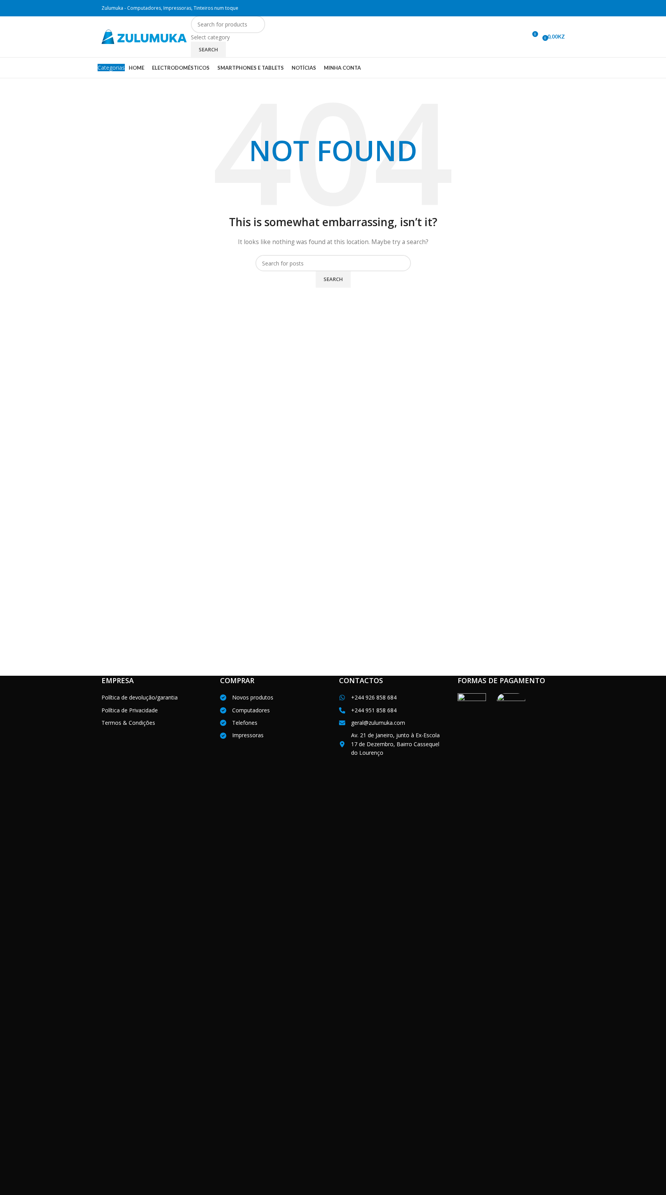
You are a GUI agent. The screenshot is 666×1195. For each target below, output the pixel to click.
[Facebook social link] (520, 8)
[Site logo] (144, 36)
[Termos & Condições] (128, 723)
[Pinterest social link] (560, 8)
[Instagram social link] (540, 8)
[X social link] (530, 8)
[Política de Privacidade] (129, 710)
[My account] (517, 37)
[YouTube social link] (550, 8)
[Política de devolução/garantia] (139, 697)
